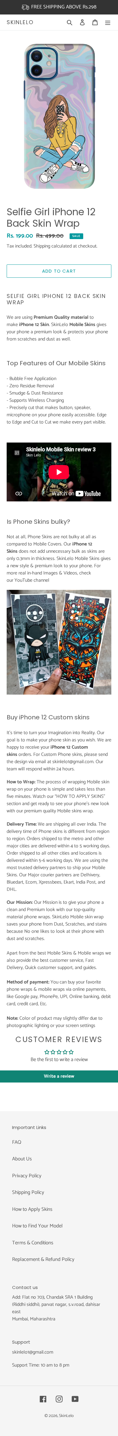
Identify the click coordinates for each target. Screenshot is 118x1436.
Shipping (42, 246)
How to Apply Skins (32, 1209)
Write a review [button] (59, 1076)
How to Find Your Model (37, 1226)
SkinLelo (20, 22)
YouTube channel (32, 580)
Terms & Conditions (32, 1243)
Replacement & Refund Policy (43, 1259)
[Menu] (107, 22)
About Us (22, 1159)
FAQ (16, 1142)
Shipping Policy (28, 1192)
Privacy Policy (26, 1176)
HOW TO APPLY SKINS (79, 796)
